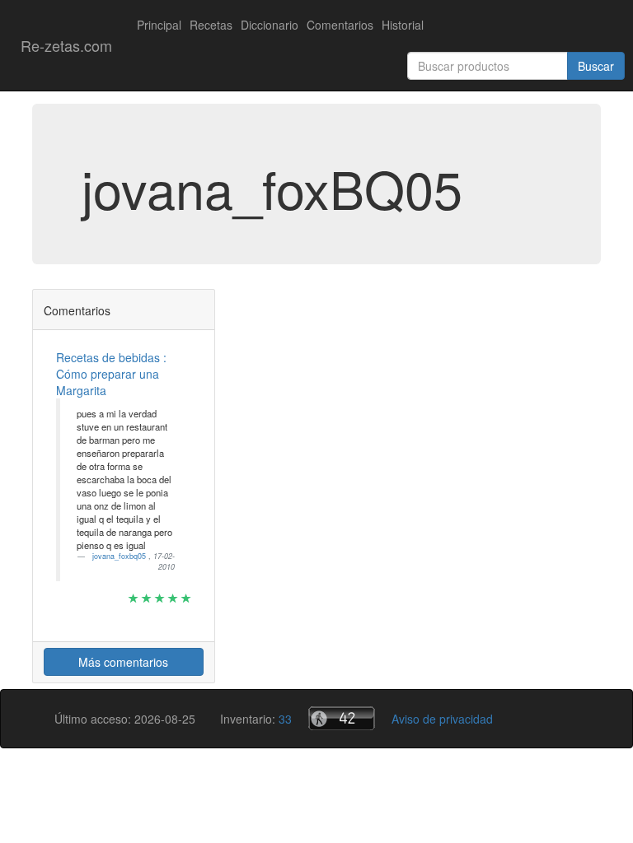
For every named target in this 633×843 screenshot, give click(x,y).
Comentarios (340, 24)
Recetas (211, 24)
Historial (403, 24)
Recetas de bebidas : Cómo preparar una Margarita (111, 373)
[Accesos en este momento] (341, 718)
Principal (159, 24)
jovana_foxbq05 (120, 556)
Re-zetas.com (66, 45)
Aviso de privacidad (442, 718)
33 (285, 718)
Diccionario (269, 24)
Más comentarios (123, 662)
